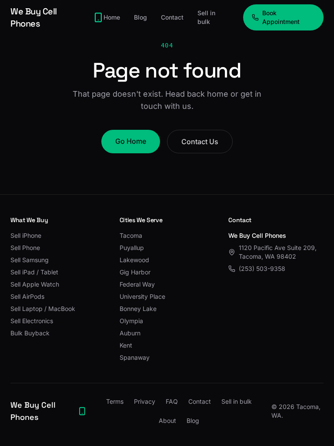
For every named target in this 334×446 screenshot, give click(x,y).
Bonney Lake (138, 308)
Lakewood (134, 260)
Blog (140, 17)
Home (112, 17)
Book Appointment (281, 17)
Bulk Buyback (30, 333)
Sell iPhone (25, 235)
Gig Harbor (135, 272)
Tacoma (131, 235)
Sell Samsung (29, 260)
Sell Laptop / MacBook (42, 308)
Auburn (130, 333)
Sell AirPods (27, 296)
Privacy (144, 401)
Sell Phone (25, 247)
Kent (126, 345)
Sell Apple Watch (34, 284)
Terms (115, 401)
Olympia (131, 320)
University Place (142, 296)
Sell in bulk (206, 17)
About (167, 420)
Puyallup (132, 247)
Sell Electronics (31, 320)
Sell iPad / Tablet (34, 272)
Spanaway (135, 357)
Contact (172, 17)
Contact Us (199, 141)
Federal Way (137, 284)
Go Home (130, 141)
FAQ (172, 401)
